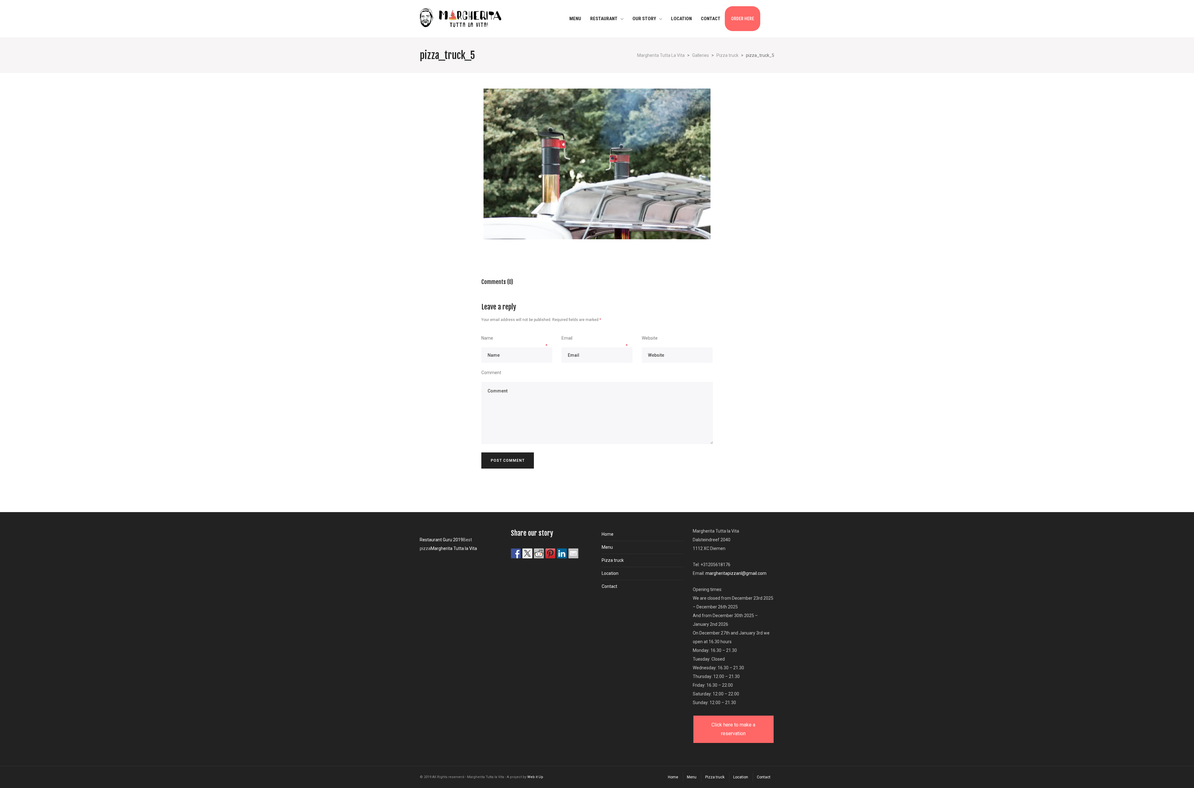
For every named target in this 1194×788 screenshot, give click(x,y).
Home (607, 534)
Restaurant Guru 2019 (441, 539)
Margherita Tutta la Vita (454, 548)
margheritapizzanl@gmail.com (736, 573)
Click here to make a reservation (733, 729)
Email (567, 338)
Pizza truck (613, 560)
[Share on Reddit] (539, 553)
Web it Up (535, 777)
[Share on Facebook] (516, 553)
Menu (607, 547)
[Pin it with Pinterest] (550, 553)
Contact (609, 586)
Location (610, 573)
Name (487, 338)
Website (650, 338)
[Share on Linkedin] (562, 553)
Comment (491, 372)
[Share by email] (573, 553)
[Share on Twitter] (527, 553)
